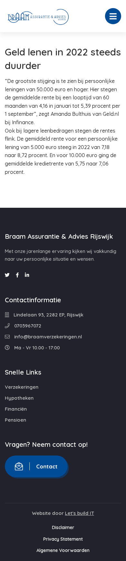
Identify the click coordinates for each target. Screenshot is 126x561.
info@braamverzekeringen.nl (47, 337)
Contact (47, 466)
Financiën (16, 409)
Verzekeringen (21, 387)
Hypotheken (19, 398)
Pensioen (15, 420)
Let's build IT (79, 513)
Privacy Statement (63, 539)
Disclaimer (63, 527)
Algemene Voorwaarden (63, 550)
